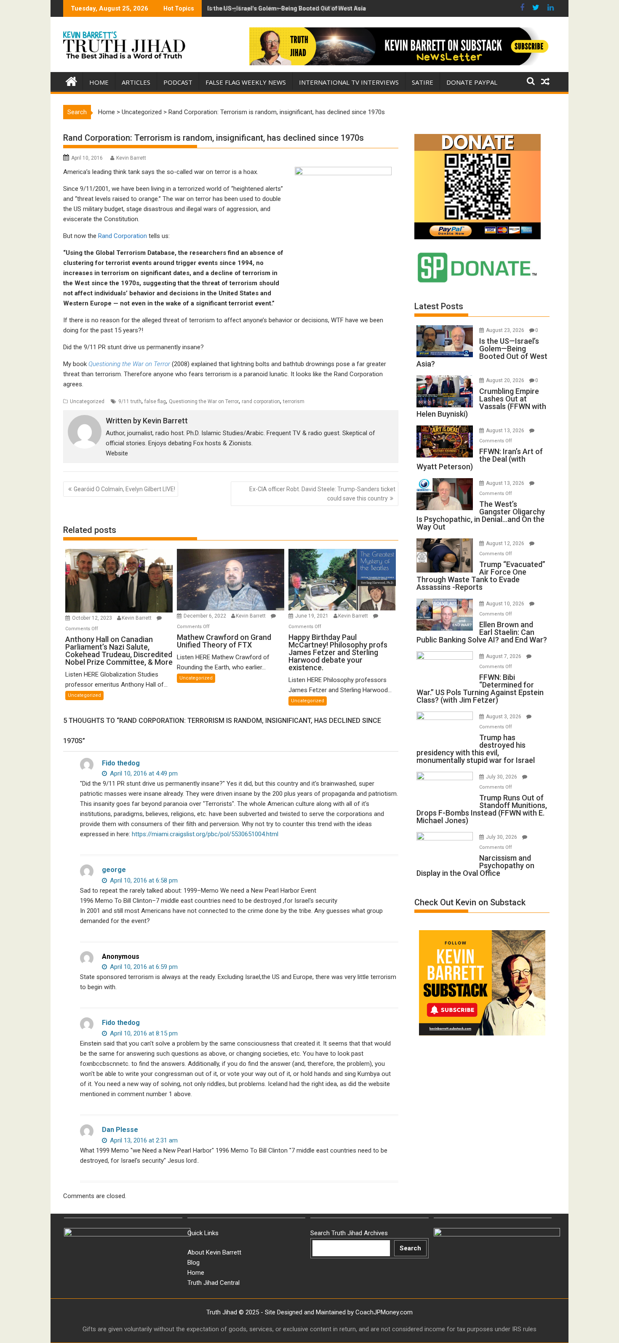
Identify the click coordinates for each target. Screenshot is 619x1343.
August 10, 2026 (506, 604)
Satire (422, 82)
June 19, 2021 (312, 616)
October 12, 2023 (92, 618)
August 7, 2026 (504, 656)
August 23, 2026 (506, 330)
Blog (193, 1262)
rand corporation (261, 401)
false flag (155, 401)
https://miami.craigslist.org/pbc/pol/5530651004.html (205, 834)
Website (117, 453)
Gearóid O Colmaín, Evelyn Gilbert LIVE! (124, 489)
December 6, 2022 (205, 616)
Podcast (177, 82)
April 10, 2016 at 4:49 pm (143, 773)
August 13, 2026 (506, 430)
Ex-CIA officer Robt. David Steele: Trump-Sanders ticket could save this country (322, 494)
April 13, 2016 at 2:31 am (143, 1140)
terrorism (293, 401)
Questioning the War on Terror (204, 401)
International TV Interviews (349, 82)
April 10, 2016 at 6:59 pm (143, 967)
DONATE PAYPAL (471, 82)
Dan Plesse (120, 1130)
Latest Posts (438, 306)
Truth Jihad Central (213, 1283)
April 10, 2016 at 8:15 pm (143, 1033)
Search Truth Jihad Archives (349, 1233)
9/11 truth (129, 401)
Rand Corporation (123, 236)
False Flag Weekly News (245, 82)
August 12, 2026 (506, 543)
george (114, 870)
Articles (136, 82)
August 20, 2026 (506, 380)
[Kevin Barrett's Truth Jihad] (71, 80)
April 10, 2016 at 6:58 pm (143, 880)
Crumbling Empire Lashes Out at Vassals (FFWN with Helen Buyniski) (302, 8)
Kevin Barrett (131, 158)
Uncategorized (142, 112)
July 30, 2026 (502, 777)
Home (99, 82)
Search (410, 1248)
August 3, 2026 (504, 717)
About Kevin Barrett (214, 1252)
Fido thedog (121, 763)
